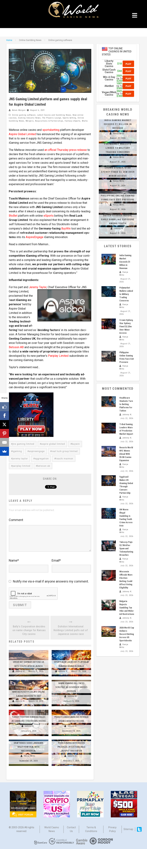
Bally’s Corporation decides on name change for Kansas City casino (29, 630)
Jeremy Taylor (37, 287)
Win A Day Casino (109, 78)
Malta (85, 121)
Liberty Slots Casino (109, 64)
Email (56, 560)
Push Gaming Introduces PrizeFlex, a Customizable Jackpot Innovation (71, 747)
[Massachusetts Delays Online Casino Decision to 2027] (28, 679)
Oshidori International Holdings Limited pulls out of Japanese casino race (71, 630)
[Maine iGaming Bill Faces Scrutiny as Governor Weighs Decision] (71, 679)
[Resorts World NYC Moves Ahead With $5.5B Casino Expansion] (108, 451)
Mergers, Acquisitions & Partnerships (44, 121)
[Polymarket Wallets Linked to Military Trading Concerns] (108, 291)
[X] (4, 424)
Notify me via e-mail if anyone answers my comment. (51, 581)
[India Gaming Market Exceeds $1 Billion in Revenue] (108, 259)
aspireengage (37, 451)
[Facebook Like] (4, 406)
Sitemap (128, 829)
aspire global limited (53, 444)
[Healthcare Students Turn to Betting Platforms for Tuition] (108, 401)
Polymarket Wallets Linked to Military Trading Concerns (117, 148)
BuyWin (66, 228)
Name (14, 560)
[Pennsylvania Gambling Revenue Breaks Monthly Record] (71, 709)
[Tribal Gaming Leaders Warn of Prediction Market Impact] (108, 428)
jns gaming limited (23, 444)
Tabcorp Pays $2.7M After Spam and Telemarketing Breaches (126, 548)
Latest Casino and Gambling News (54, 115)
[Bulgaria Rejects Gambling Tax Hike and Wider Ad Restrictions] (108, 605)
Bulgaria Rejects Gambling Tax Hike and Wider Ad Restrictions (126, 607)
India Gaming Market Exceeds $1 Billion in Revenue (118, 124)
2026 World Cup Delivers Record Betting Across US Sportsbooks (126, 634)
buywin (76, 444)
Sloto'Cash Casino (109, 71)
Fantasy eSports (72, 121)
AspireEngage (34, 237)
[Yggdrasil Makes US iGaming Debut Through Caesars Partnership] (108, 480)
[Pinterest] (4, 433)
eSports (49, 215)
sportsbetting (50, 130)
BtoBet (13, 215)
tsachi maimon (64, 458)
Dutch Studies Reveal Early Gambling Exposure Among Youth (117, 219)
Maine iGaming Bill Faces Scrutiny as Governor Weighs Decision (71, 687)
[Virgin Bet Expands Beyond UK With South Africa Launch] (28, 650)
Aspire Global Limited (22, 134)
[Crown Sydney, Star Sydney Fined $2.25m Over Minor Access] (108, 324)
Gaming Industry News (29, 118)
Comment (16, 520)
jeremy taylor (20, 458)
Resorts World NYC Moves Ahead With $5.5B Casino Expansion (126, 454)
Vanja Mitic (29, 756)
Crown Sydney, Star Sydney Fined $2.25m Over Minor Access (117, 171)
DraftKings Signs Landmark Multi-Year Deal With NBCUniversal (28, 747)
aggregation (42, 458)
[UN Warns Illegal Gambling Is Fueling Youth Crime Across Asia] (108, 513)
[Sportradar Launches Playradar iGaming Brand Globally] (71, 650)
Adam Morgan (19, 110)
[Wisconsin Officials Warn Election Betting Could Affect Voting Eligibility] (108, 575)
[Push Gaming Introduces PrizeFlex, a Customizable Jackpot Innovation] (71, 739)
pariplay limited (21, 466)
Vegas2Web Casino (109, 93)
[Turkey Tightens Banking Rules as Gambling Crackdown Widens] (28, 709)
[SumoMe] (4, 451)
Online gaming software (24, 115)
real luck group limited (65, 451)
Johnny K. (20, 671)
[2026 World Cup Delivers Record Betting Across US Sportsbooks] (108, 631)
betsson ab (43, 466)
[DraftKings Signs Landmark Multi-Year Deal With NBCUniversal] (28, 739)
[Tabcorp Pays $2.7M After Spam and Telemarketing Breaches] (108, 546)
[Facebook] (4, 415)
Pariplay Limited (58, 355)
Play (128, 63)
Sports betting (69, 118)
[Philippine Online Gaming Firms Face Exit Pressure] (118, 190)
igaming (17, 451)
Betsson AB (16, 347)
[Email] (4, 442)
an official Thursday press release (65, 150)
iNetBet (109, 86)
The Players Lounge (51, 118)
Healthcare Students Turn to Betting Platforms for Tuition (126, 404)
